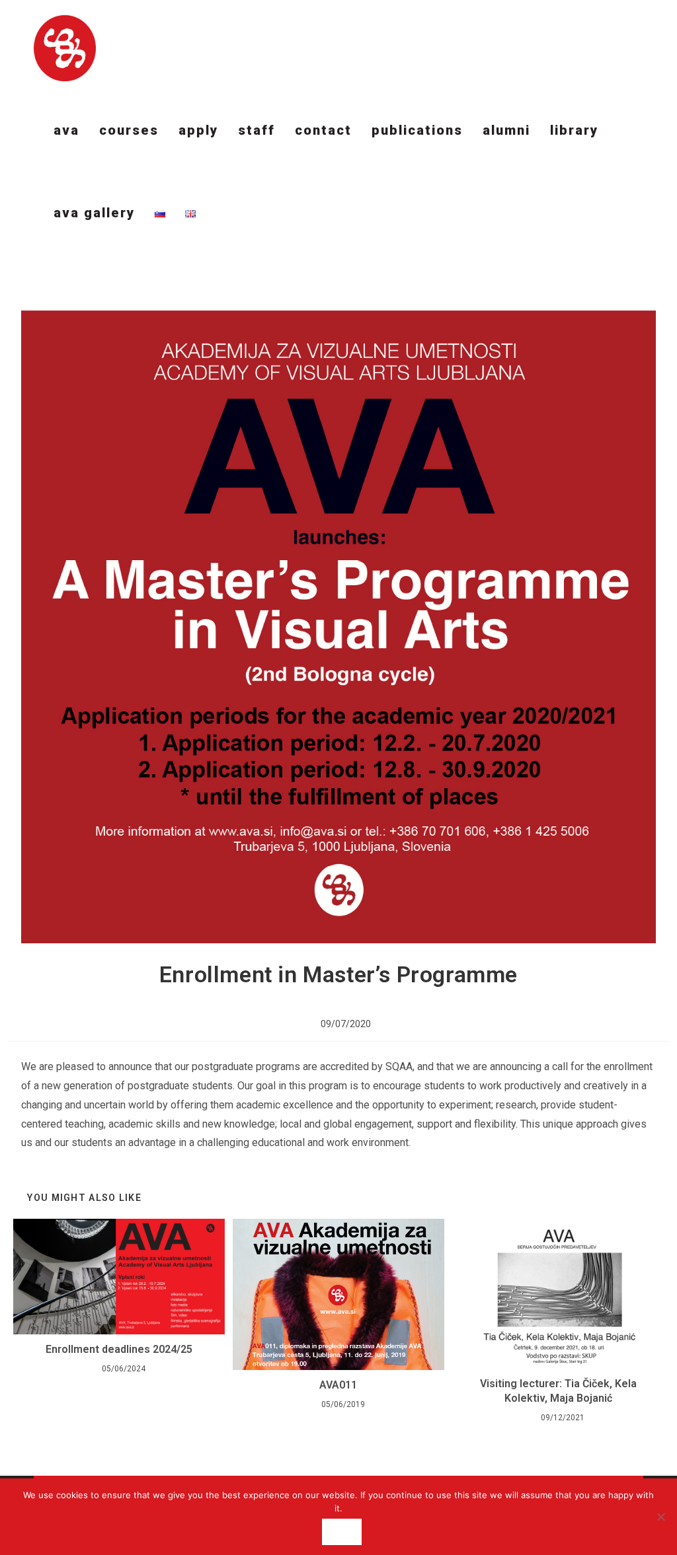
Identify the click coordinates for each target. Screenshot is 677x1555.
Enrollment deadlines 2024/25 (119, 1349)
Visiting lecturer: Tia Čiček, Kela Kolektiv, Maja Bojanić (558, 1390)
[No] (660, 1516)
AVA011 (338, 1385)
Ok (341, 1532)
